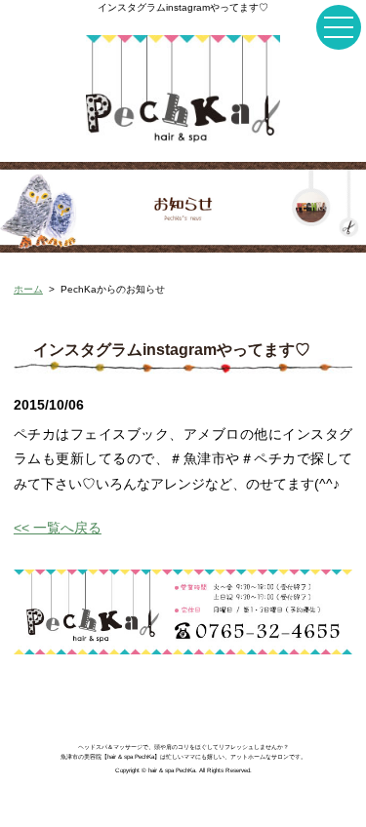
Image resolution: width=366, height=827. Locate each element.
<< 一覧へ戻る (58, 527)
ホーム (28, 289)
